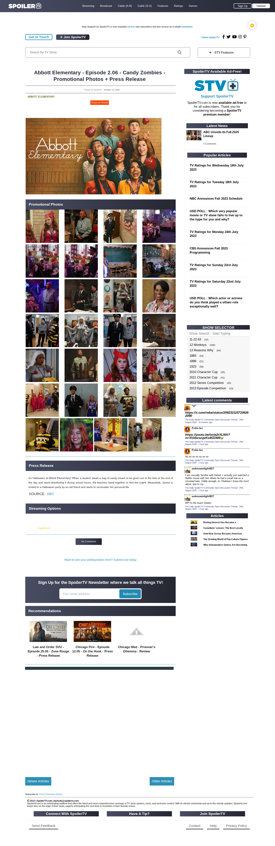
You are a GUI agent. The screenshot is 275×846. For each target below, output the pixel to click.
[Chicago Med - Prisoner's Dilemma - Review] (136, 643)
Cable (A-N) (125, 5)
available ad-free (231, 102)
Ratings (178, 5)
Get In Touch (39, 37)
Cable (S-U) (145, 5)
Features (163, 5)
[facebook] (223, 37)
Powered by (31, 528)
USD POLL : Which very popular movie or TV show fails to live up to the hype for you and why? (216, 215)
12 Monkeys (198, 345)
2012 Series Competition (207, 383)
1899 (193, 361)
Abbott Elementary (41, 96)
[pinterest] (245, 37)
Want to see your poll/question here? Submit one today (100, 559)
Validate (261, 5)
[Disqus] (99, 720)
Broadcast (106, 5)
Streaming (88, 5)
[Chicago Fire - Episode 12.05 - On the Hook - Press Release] (92, 643)
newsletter (187, 26)
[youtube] (234, 37)
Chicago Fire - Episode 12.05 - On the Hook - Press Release (92, 651)
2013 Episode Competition (208, 388)
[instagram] (240, 37)
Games (193, 5)
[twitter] (228, 37)
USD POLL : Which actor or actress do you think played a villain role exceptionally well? (216, 302)
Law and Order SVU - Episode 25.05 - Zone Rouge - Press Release (48, 651)
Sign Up (243, 5)
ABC (50, 494)
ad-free (131, 26)
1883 (193, 355)
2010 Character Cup (204, 372)
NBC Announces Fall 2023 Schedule (216, 198)
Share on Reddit (99, 102)
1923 (193, 366)
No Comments (88, 541)
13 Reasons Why (201, 350)
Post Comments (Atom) (50, 794)
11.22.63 (195, 339)
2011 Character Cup (203, 377)
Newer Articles (38, 781)
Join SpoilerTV (74, 37)
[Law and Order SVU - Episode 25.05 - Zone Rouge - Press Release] (48, 643)
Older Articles (162, 781)
